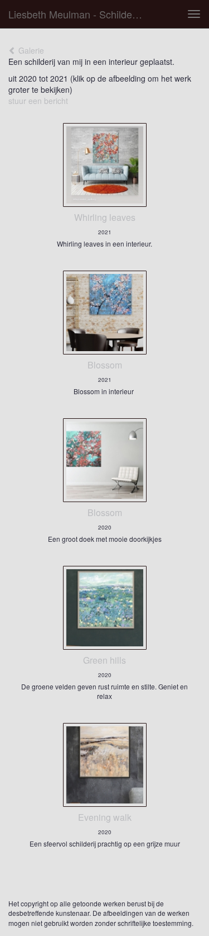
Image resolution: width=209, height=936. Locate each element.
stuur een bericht (38, 100)
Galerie (30, 50)
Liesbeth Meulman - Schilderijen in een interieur (80, 14)
